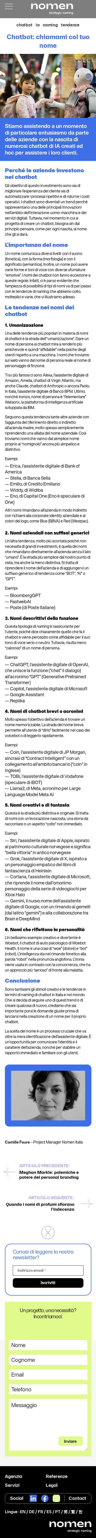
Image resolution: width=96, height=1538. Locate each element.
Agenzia (13, 1477)
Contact (77, 1498)
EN (23, 1512)
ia (38, 25)
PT (57, 1512)
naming (50, 25)
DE (31, 1512)
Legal (52, 1485)
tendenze (70, 25)
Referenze (56, 1477)
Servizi (12, 1485)
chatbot (24, 25)
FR (40, 1512)
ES (49, 1512)
